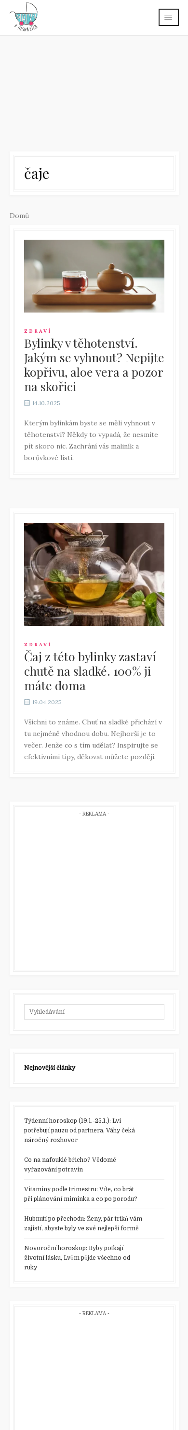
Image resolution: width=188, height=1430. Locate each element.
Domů (19, 215)
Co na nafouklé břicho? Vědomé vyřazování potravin (70, 1165)
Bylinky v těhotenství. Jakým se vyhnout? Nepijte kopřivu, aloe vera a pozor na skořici (94, 364)
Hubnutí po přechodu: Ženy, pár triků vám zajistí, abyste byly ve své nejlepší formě (83, 1223)
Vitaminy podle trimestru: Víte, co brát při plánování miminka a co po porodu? (80, 1194)
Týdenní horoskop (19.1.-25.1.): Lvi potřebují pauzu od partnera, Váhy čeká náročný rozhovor (79, 1130)
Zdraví (38, 331)
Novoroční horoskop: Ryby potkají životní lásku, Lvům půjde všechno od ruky (77, 1258)
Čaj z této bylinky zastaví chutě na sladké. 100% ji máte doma (90, 670)
